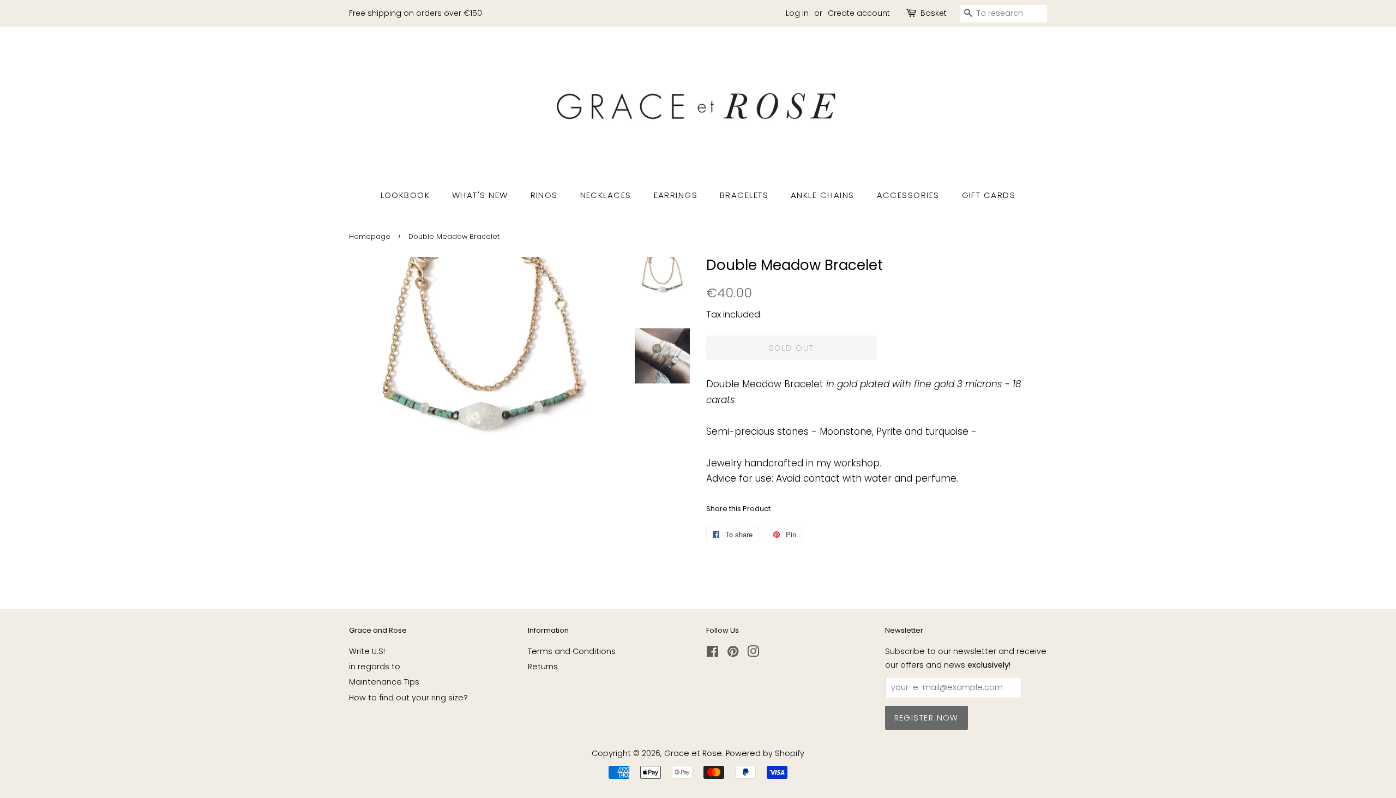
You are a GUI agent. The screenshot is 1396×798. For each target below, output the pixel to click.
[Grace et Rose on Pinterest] (733, 653)
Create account (859, 13)
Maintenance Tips (384, 681)
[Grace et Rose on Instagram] (753, 653)
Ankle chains (823, 195)
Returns (543, 666)
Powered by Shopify (765, 753)
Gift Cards (989, 195)
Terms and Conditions (572, 651)
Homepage (369, 236)
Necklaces (606, 195)
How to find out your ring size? (408, 697)
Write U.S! (367, 651)
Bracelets (744, 195)
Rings (544, 195)
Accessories (908, 195)
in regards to (374, 666)
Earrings (676, 195)
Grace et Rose (693, 753)
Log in (797, 13)
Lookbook (405, 195)
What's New (480, 195)
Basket (933, 13)
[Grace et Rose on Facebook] (712, 653)
